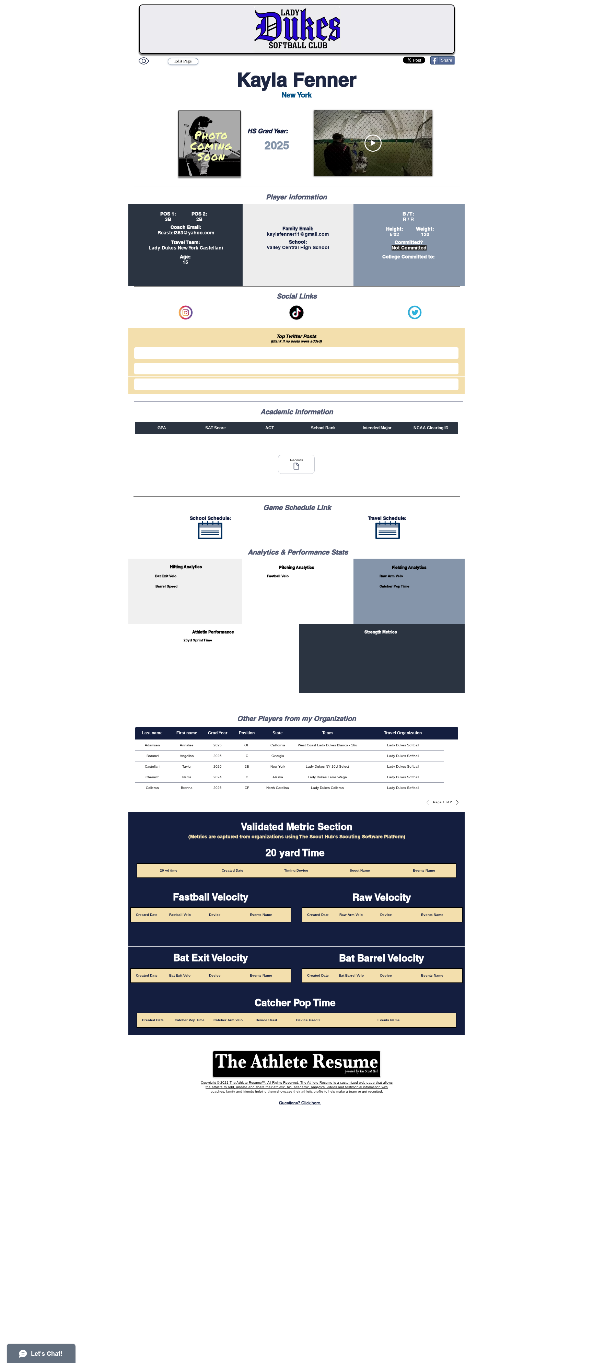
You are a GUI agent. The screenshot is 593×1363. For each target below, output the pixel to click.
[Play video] (373, 143)
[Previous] (429, 802)
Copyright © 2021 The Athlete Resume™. (234, 1082)
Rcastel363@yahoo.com (186, 232)
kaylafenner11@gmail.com (298, 234)
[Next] (455, 802)
